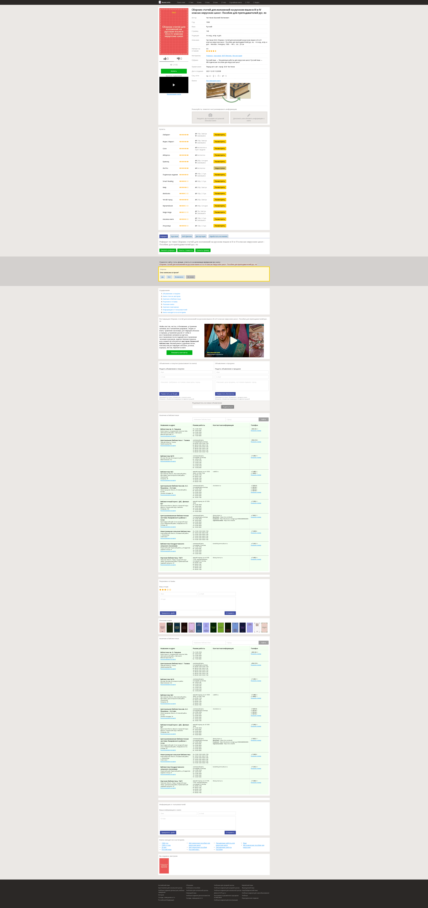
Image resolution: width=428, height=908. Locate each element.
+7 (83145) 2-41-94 (256, 489)
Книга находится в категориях (174, 312)
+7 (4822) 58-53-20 (256, 557)
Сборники (189, 885)
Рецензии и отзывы (170, 302)
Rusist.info (166, 2)
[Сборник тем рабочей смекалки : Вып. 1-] (243, 628)
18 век (199, 2)
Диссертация (237, 56)
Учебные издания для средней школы (227, 888)
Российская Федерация (166, 900)
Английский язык (164, 885)
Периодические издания (250, 898)
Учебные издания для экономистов (198, 896)
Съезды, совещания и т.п (194, 898)
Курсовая (217, 56)
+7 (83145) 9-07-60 (256, 487)
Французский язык (248, 888)
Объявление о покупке (171, 294)
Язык (245, 843)
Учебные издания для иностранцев (226, 900)
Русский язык (167, 849)
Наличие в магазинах (171, 307)
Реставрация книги (213, 81)
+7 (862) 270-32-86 (256, 515)
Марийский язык (247, 885)
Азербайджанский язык (250, 890)
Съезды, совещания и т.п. (166, 897)
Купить (174, 71)
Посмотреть (220, 135)
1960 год (165, 843)
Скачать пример (203, 250)
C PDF (247, 2)
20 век (215, 2)
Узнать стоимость (186, 250)
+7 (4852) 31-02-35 (256, 471)
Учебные (245, 896)
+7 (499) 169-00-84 (256, 456)
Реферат (209, 56)
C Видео (256, 2)
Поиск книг (181, 2)
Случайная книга (235, 2)
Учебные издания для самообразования (255, 893)
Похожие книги (168, 304)
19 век (207, 2)
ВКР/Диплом (226, 56)
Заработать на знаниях (218, 236)
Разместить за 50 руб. (169, 394)
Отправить (230, 613)
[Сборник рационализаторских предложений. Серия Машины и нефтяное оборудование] (206, 628)
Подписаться (228, 407)
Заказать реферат (168, 250)
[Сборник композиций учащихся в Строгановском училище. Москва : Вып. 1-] (199, 628)
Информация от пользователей (175, 310)
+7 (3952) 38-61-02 (256, 501)
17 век (191, 2)
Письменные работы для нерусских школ (225, 844)
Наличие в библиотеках (172, 299)
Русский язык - (194, 849)
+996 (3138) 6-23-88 (256, 440)
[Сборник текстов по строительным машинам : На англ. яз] (221, 628)
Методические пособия (198, 847)
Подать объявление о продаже (228, 369)
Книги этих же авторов (171, 296)
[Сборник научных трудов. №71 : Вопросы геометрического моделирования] (250, 628)
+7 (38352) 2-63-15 (256, 531)
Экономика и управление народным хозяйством (226, 896)
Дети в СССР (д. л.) (220, 893)
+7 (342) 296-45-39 (256, 543)
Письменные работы (224, 847)
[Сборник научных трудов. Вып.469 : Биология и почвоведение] (257, 628)
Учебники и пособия (193, 888)
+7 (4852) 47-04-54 (256, 473)
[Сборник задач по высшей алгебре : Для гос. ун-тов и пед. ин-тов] (213, 628)
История (161, 895)
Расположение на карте (168, 436)
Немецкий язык (191, 893)
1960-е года (166, 845)
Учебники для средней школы (224, 885)
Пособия (219, 849)
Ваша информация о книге (170, 810)
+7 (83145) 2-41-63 (256, 485)
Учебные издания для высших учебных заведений (171, 891)
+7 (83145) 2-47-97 (256, 490)
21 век (223, 2)
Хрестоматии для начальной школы (170, 888)
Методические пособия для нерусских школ (199, 844)
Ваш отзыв (163, 587)
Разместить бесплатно (225, 394)
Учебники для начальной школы (197, 890)
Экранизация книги (174, 94)
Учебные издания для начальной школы (227, 890)
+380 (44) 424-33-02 (256, 429)
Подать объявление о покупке (171, 369)
